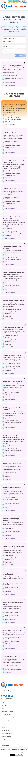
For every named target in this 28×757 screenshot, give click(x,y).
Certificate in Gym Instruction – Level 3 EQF (13, 247)
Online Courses (6, 724)
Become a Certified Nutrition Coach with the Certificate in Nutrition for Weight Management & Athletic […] (14, 282)
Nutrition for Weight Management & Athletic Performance (14, 273)
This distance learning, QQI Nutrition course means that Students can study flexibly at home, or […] (13, 198)
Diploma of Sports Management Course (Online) (13, 161)
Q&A (3, 742)
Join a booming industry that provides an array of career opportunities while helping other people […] (14, 310)
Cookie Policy (19, 755)
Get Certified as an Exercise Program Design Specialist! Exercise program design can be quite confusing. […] (13, 528)
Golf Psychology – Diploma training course (11, 573)
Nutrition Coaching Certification (13, 546)
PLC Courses (5, 730)
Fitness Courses (6, 736)
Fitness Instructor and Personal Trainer (13, 603)
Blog (3, 702)
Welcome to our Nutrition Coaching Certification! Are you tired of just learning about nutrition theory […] (13, 556)
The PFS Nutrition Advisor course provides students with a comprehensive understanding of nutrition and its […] (14, 471)
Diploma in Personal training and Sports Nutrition (13, 217)
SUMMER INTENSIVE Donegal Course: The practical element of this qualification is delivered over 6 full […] (14, 75)
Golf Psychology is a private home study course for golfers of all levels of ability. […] (14, 583)
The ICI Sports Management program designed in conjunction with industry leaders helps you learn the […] (13, 170)
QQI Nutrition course (9, 189)
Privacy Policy (5, 745)
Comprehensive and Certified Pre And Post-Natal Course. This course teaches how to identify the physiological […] (14, 664)
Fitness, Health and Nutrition (12, 630)
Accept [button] (12, 755)
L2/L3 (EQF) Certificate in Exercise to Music (14, 408)
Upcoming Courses (7, 711)
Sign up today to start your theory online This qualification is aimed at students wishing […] (14, 445)
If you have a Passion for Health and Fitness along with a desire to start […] (13, 255)
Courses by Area (6, 715)
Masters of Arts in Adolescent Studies (12, 488)
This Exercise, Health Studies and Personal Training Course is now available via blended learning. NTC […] (13, 612)
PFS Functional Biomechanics (12, 381)
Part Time (4, 727)
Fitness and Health (14, 13)
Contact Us (6, 691)
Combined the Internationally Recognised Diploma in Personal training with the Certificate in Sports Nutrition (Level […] (14, 227)
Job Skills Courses (7, 733)
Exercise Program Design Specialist (11, 519)
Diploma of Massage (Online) (12, 355)
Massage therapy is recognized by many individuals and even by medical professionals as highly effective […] (14, 364)
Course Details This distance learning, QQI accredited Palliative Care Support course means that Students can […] (13, 143)
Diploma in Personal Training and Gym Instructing (14, 105)
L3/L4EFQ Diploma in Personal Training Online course (12, 436)
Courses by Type (6, 721)
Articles (4, 705)
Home (5, 13)
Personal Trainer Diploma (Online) (14, 301)
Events (3, 708)
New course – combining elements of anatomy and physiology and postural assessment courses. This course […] (13, 391)
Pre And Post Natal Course (11, 657)
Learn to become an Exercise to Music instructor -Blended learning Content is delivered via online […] (14, 417)
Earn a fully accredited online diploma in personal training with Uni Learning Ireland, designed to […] (14, 114)
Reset (20, 55)
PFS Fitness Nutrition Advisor (12, 464)
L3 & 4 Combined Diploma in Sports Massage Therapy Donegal (14, 66)
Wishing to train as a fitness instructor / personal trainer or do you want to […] (14, 639)
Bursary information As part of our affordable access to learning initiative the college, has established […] (13, 499)
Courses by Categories (8, 718)
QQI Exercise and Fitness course (13, 327)
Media (3, 739)
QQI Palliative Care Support (12, 133)
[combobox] (14, 38)
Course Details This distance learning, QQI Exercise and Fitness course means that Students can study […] (14, 337)
